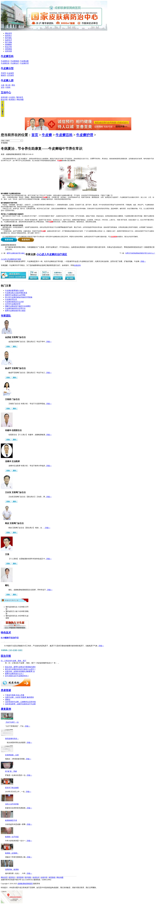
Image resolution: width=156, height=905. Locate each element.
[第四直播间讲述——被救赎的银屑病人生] (7, 735)
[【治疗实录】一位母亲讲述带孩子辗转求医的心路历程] (7, 719)
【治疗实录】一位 (12, 722)
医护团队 (8, 38)
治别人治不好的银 (12, 804)
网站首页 (8, 33)
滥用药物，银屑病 (12, 869)
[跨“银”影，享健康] (7, 768)
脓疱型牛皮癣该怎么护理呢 (15, 295)
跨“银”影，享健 (11, 771)
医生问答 (8, 47)
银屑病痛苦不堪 (11, 820)
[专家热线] (12, 651)
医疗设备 (8, 42)
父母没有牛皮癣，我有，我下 (13, 661)
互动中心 (6, 92)
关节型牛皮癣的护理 (12, 304)
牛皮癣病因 (15, 61)
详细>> (143, 261)
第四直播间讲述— (12, 738)
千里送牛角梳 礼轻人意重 (14, 695)
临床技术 (8, 40)
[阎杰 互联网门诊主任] (7, 519)
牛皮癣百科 (7, 56)
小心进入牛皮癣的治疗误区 (52, 254)
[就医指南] (15, 686)
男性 (13, 85)
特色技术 (6, 632)
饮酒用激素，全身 (12, 755)
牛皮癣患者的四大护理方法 (15, 308)
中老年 (8, 87)
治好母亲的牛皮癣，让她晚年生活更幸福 (20, 702)
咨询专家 (8, 51)
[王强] (7, 550)
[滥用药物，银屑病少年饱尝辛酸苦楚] (7, 866)
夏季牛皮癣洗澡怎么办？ (14, 673)
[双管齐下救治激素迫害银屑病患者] (7, 784)
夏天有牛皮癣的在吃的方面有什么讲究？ (20, 669)
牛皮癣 (47, 135)
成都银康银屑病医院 (25, 883)
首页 (34, 135)
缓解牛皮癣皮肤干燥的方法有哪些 (18, 306)
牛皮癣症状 (5, 63)
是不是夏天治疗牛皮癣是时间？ (17, 676)
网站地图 (20, 99)
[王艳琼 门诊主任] (7, 395)
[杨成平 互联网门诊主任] (7, 364)
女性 (2, 87)
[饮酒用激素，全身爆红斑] (7, 752)
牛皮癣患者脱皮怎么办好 (14, 302)
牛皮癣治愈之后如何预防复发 (16, 293)
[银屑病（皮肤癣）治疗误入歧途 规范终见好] (7, 850)
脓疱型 (3, 75)
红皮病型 (10, 73)
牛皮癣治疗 (15, 63)
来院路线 (8, 49)
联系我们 (12, 99)
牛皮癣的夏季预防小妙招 (14, 290)
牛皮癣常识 (5, 61)
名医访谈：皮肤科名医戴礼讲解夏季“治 (20, 671)
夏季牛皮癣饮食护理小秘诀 (16, 253)
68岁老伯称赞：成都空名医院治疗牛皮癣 (20, 704)
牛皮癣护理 (24, 63)
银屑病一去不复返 (12, 837)
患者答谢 (6, 690)
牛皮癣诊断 (24, 61)
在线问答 (44, 877)
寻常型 (3, 73)
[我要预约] (26, 241)
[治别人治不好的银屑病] (7, 801)
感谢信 (7, 699)
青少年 (8, 85)
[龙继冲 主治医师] (7, 457)
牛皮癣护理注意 (11, 299)
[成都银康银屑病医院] (54, 30)
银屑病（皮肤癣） (12, 853)
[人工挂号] (2, 108)
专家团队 (6, 315)
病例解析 (8, 44)
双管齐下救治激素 (12, 788)
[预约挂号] (15, 347)
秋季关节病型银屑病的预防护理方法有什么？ (140, 253)
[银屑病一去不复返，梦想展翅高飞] (7, 833)
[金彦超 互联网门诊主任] (7, 333)
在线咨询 (77, 265)
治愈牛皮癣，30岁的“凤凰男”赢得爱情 (19, 697)
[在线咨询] (78, 130)
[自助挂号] (2, 116)
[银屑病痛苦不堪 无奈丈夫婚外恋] (7, 817)
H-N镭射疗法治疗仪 (10, 638)
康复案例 (6, 709)
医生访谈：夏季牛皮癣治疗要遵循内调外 (20, 667)
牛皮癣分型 (7, 68)
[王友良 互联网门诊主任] (7, 488)
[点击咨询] (8, 347)
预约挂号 (19, 97)
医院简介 (8, 35)
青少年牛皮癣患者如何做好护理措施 (18, 297)
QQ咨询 (12, 97)
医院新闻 (20, 877)
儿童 (2, 85)
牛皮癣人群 (7, 80)
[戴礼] (7, 581)
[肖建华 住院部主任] (7, 426)
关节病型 (10, 75)
